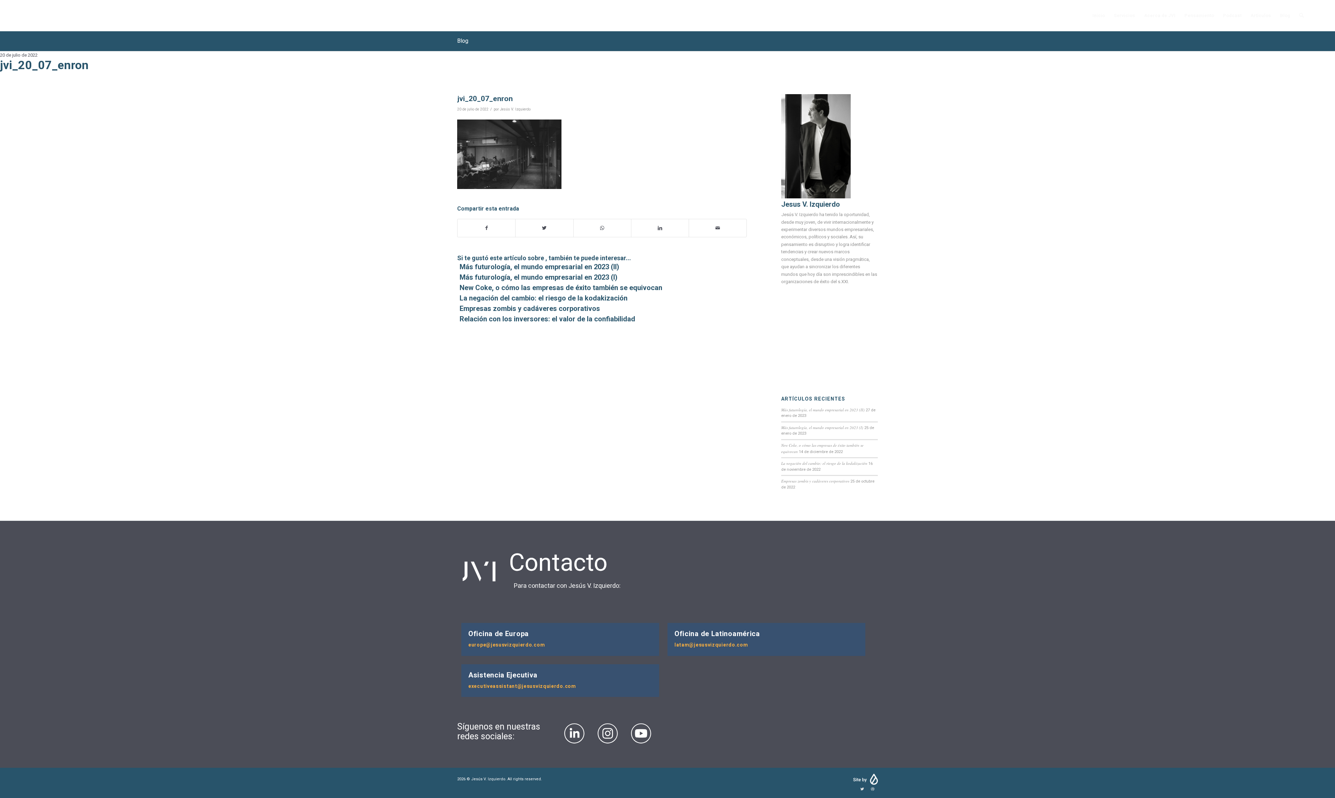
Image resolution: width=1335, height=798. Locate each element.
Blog (462, 41)
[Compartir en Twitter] (544, 228)
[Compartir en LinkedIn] (660, 228)
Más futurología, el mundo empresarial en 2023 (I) (822, 427)
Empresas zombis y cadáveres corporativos (815, 481)
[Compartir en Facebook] (486, 228)
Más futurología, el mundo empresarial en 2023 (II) (823, 409)
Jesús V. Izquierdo (515, 109)
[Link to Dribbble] (872, 789)
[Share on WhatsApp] (602, 228)
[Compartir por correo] (717, 228)
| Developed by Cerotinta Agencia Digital (865, 779)
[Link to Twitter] (862, 789)
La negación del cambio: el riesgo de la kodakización (824, 463)
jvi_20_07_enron (485, 98)
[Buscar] (1301, 15)
